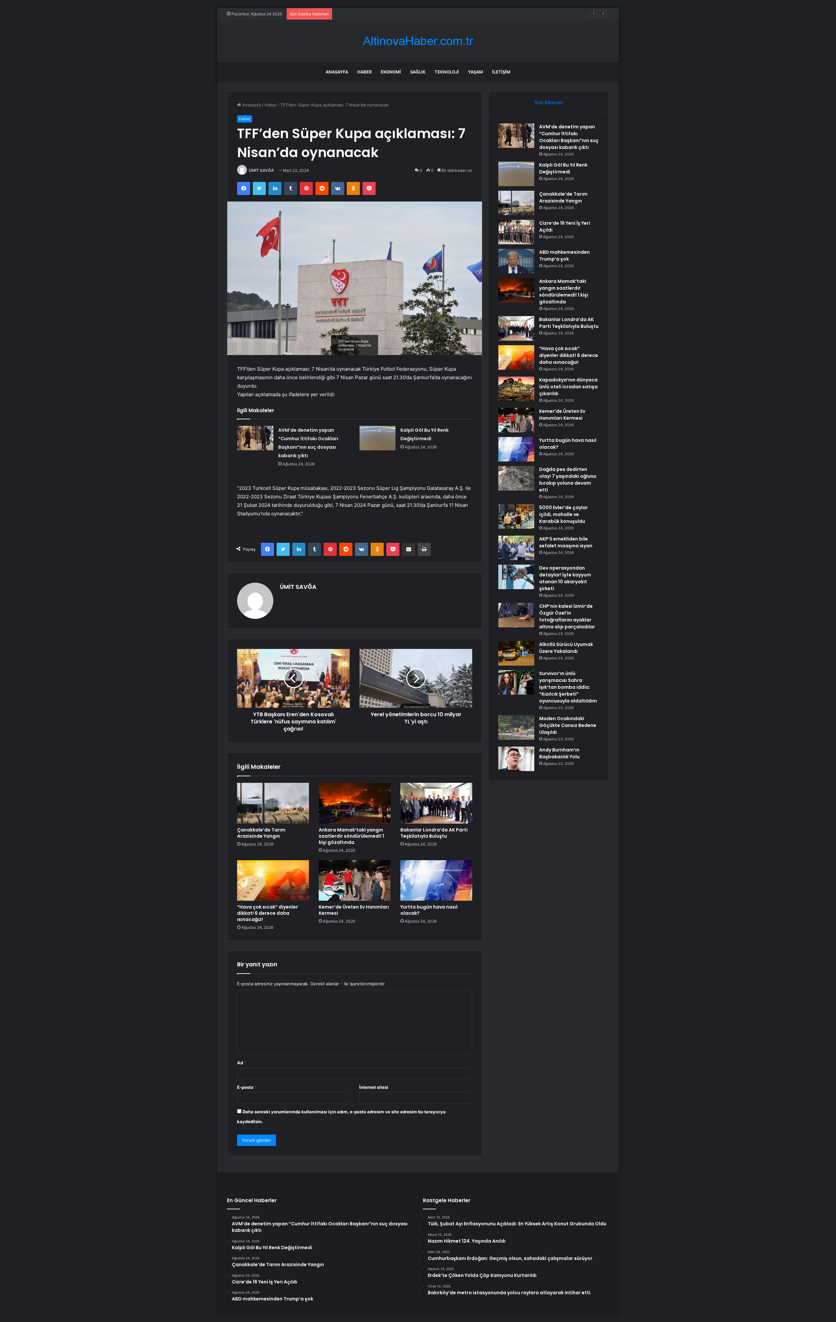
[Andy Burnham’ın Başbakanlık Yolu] (516, 759)
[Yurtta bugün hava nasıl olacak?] (436, 880)
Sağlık (418, 71)
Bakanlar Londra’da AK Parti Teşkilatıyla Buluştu (434, 833)
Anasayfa (337, 71)
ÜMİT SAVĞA (261, 170)
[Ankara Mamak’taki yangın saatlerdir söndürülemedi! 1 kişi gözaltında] (355, 803)
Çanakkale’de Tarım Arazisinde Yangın (373, 13)
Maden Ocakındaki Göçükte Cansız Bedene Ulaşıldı (567, 725)
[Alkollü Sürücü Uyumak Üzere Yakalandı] (516, 653)
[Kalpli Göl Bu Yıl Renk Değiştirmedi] (377, 438)
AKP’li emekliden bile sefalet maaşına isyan (565, 542)
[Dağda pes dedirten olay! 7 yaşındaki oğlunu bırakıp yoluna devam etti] (516, 478)
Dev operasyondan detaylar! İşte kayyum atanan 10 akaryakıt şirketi (565, 578)
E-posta (247, 1087)
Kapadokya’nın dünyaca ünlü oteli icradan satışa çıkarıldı (568, 387)
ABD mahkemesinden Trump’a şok (564, 255)
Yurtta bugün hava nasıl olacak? (429, 910)
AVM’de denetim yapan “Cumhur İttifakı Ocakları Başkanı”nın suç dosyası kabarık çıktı (569, 137)
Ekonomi (391, 71)
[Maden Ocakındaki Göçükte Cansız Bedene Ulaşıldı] (516, 727)
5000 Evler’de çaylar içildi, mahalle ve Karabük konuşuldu (563, 514)
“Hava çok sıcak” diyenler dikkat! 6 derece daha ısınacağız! (267, 913)
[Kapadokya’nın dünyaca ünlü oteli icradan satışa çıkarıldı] (516, 389)
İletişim (501, 71)
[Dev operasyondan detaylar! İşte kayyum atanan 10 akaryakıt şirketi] (516, 577)
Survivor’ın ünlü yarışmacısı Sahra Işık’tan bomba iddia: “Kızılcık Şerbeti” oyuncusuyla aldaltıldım (568, 687)
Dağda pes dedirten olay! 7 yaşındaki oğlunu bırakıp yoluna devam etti (567, 479)
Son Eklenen (548, 102)
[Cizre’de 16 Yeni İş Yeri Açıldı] (516, 232)
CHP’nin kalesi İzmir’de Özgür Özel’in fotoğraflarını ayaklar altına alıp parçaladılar (567, 616)
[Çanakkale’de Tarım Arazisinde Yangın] (273, 803)
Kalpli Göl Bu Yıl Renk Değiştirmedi (563, 168)
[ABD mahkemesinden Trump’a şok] (516, 261)
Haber (364, 71)
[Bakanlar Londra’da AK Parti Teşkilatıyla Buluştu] (436, 803)
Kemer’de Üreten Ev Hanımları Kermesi (354, 910)
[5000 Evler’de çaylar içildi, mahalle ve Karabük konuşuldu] (516, 516)
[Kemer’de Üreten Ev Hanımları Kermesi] (355, 880)
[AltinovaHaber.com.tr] (418, 41)
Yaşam (475, 71)
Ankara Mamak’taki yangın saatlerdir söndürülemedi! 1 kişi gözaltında (351, 836)
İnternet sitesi (373, 1087)
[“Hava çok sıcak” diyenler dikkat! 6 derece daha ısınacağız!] (273, 880)
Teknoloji (447, 71)
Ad (241, 1062)
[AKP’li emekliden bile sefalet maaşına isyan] (516, 548)
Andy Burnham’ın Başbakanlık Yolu (559, 753)
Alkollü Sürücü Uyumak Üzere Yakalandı (566, 647)
